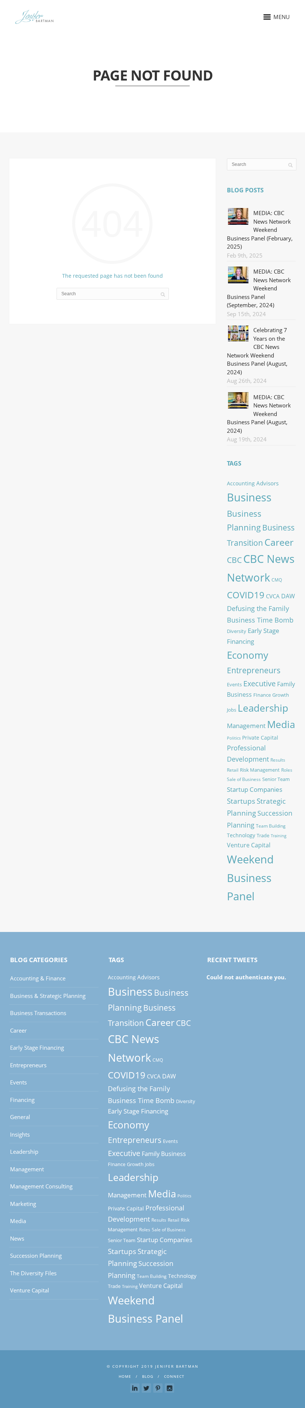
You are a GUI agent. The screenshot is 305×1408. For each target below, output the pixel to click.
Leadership (263, 708)
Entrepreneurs (253, 670)
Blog (147, 1376)
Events (234, 684)
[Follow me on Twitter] (146, 1388)
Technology (241, 835)
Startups (241, 801)
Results (277, 760)
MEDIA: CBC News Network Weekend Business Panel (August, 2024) (259, 413)
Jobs (231, 709)
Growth (280, 695)
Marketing (23, 1203)
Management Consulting (41, 1186)
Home (125, 1376)
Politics (234, 738)
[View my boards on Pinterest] (158, 1388)
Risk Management (260, 769)
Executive (259, 683)
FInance (262, 695)
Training (278, 835)
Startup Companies (254, 789)
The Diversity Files (33, 1273)
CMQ (277, 580)
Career (278, 542)
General (20, 1117)
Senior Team (276, 779)
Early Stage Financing (37, 1047)
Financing (22, 1099)
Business (249, 497)
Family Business (164, 1154)
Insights (20, 1134)
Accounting (241, 483)
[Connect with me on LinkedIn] (134, 1388)
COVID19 (245, 595)
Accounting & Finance (37, 978)
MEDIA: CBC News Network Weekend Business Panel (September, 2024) (259, 288)
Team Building (271, 826)
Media (281, 724)
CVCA (273, 596)
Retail (232, 770)
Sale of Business (244, 779)
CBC (234, 560)
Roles (286, 770)
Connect (174, 1376)
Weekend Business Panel (250, 878)
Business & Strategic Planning (48, 995)
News (17, 1238)
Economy (247, 655)
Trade (263, 835)
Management (246, 725)
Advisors (267, 483)
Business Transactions (38, 1013)
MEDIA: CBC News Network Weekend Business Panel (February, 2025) (260, 229)
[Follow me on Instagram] (169, 1388)
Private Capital (260, 737)
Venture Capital (248, 845)
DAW (288, 596)
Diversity (236, 631)
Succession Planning (36, 1255)
